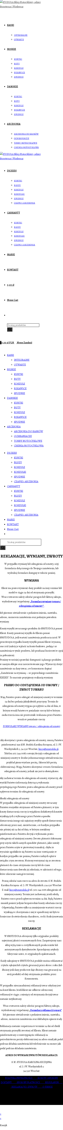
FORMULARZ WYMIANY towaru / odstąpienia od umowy (31, 726)
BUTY (17, 379)
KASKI (10, 355)
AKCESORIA (14, 426)
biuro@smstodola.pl (48, 749)
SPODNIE (19, 393)
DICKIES (12, 453)
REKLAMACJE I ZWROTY (27, 1087)
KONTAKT (13, 524)
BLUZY (18, 462)
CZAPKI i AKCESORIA (26, 481)
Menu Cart (13, 529)
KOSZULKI (20, 472)
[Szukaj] (10, 329)
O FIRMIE (48, 1087)
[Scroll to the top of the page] (1, 1109)
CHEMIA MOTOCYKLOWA (29, 445)
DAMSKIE (12, 398)
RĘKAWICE (20, 388)
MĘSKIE (11, 369)
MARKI (11, 519)
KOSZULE (19, 383)
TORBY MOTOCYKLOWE (28, 441)
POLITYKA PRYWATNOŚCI (21, 1078)
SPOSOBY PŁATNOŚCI (31, 1082)
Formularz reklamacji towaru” (46, 1010)
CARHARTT (13, 486)
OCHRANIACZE (23, 436)
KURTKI (18, 374)
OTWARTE (20, 364)
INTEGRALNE (21, 360)
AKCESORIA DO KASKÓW (28, 431)
